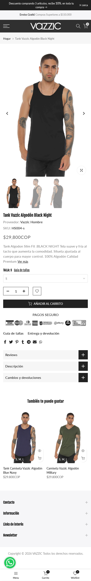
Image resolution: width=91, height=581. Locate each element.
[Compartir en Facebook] (5, 342)
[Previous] (7, 113)
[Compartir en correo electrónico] (35, 342)
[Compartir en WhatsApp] (41, 342)
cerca (84, 5)
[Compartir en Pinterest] (17, 342)
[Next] (83, 113)
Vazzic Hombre (31, 222)
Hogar (7, 38)
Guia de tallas (22, 270)
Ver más (23, 261)
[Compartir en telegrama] (29, 342)
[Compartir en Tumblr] (23, 342)
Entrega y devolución (43, 333)
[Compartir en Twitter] (11, 342)
